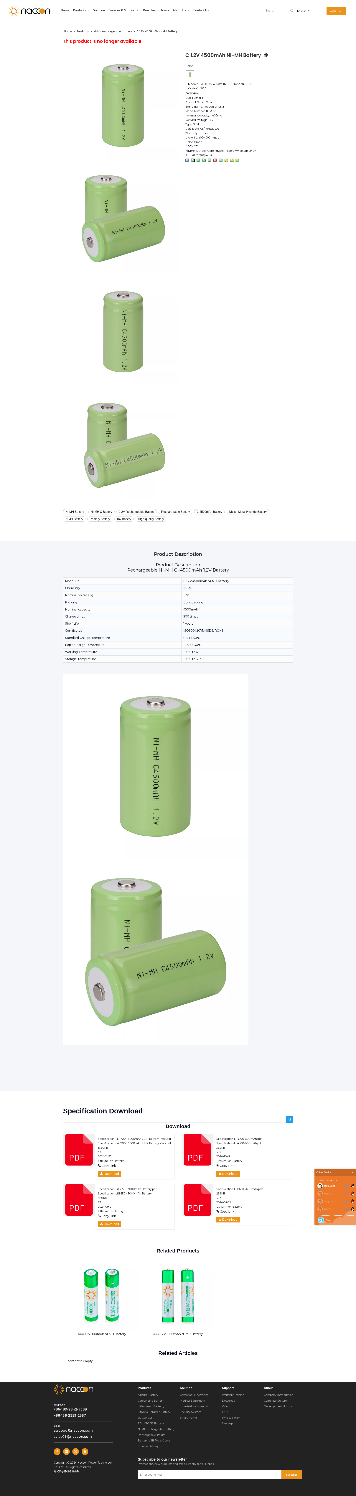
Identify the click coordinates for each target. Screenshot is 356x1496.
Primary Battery (100, 519)
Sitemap (227, 1423)
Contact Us (201, 10)
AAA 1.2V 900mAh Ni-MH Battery (102, 1334)
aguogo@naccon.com (73, 1430)
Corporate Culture (275, 1400)
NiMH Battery (74, 519)
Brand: (237, 84)
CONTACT (336, 10)
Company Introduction (278, 1395)
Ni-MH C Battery (101, 511)
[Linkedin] (66, 1451)
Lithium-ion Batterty (151, 1406)
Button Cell (145, 1417)
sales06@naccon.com (73, 1437)
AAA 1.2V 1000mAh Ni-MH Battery (178, 1334)
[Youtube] (85, 1451)
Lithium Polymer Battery (154, 1412)
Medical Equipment (192, 1400)
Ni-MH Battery (74, 511)
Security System (190, 1412)
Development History (278, 1406)
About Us (180, 10)
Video (225, 1406)
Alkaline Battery (148, 1395)
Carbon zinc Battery (151, 1400)
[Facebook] (57, 1451)
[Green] (190, 74)
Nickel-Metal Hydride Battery (248, 511)
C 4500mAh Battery (209, 511)
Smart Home (188, 1417)
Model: (192, 84)
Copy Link (108, 1166)
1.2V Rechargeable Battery (136, 511)
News (165, 10)
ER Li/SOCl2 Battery (151, 1423)
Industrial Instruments (194, 1406)
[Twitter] (75, 1451)
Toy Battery (124, 519)
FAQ (225, 1412)
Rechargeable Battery (175, 511)
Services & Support (122, 10)
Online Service (325, 1180)
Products (80, 10)
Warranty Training (233, 1395)
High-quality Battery (151, 519)
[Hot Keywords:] (292, 10)
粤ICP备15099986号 (66, 1471)
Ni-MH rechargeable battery (156, 1429)
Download (150, 10)
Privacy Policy (231, 1417)
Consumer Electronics (194, 1395)
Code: (192, 88)
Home (65, 10)
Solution (99, 10)
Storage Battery (148, 1446)
